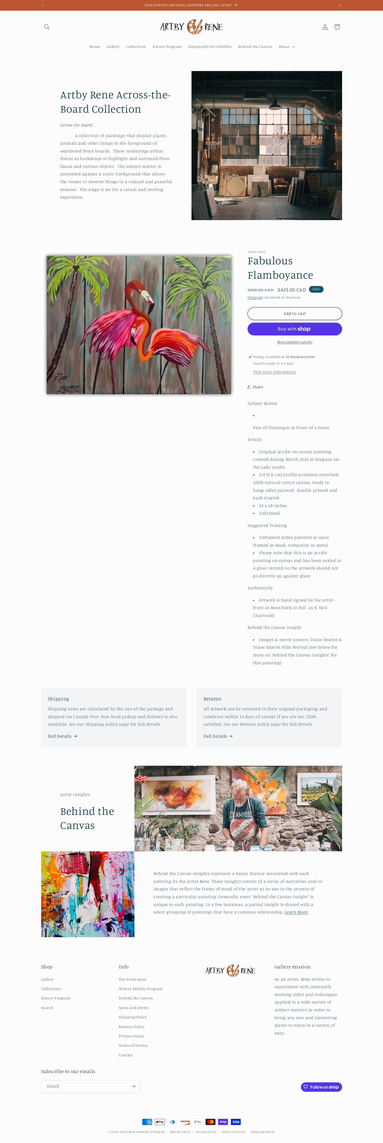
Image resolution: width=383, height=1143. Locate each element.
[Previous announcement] (42, 5)
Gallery (47, 979)
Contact (126, 1055)
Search (47, 1007)
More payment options (295, 342)
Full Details (60, 736)
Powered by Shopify (150, 1132)
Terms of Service (133, 1045)
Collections (51, 988)
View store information (274, 372)
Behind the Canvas (136, 998)
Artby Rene (127, 1132)
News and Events (134, 1007)
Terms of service (234, 1132)
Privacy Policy (131, 1036)
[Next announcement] (340, 5)
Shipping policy (262, 1132)
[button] (47, 27)
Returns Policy (132, 1026)
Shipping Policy (133, 1017)
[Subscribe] (133, 1086)
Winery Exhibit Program (141, 988)
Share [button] (258, 387)
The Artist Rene (132, 979)
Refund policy (180, 1132)
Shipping (255, 297)
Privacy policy (206, 1132)
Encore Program (55, 998)
